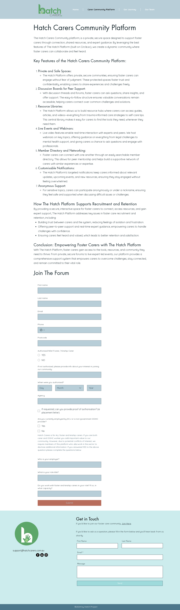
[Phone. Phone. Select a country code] (42, 330)
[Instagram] (46, 555)
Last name (43, 298)
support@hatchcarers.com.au (28, 550)
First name (43, 285)
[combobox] (69, 388)
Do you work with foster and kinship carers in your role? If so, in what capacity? (67, 486)
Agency (41, 395)
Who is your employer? (48, 459)
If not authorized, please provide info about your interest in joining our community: (68, 368)
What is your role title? (48, 472)
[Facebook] (38, 555)
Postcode (42, 337)
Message (81, 564)
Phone (41, 324)
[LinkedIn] (42, 555)
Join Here (126, 523)
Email (40, 311)
